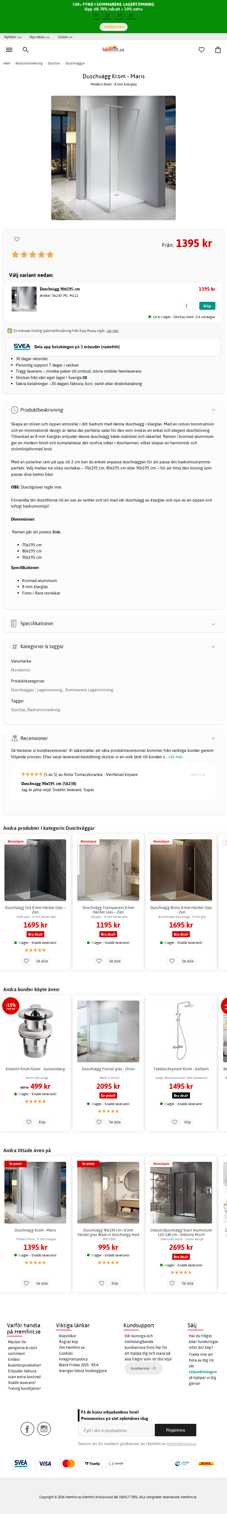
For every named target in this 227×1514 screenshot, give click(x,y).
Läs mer (176, 756)
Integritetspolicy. (182, 1443)
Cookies (66, 1353)
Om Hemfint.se (72, 1347)
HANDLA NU (113, 27)
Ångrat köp (68, 1341)
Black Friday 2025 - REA (79, 1364)
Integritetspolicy (73, 1359)
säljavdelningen (203, 1371)
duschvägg (134, 424)
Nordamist (20, 669)
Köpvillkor (67, 1335)
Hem (6, 63)
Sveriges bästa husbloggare (83, 1370)
